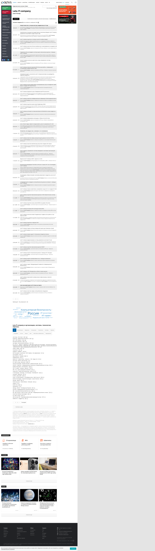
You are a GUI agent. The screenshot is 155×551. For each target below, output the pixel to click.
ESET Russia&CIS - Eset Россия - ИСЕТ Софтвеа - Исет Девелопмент (26, 353)
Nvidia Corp (15, 384)
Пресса (26, 333)
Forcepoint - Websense (17, 374)
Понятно (73, 548)
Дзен (43, 538)
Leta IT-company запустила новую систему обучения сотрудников (34, 291)
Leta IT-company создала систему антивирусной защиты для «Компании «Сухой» (37, 228)
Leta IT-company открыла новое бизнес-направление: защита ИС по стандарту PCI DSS (38, 189)
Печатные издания (21, 538)
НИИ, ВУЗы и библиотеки (38, 333)
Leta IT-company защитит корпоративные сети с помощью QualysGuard (35, 258)
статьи (41, 413)
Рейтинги (4, 53)
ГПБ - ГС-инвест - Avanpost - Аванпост (21, 368)
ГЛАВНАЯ (14, 2)
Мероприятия (48, 333)
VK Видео (44, 533)
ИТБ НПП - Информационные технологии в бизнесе (23, 389)
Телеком (4, 45)
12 (40, 346)
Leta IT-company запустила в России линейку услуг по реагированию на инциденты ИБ (38, 46)
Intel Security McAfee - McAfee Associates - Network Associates (25, 363)
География (16, 333)
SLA (16, 314)
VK (42, 531)
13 (32, 343)
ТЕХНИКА (42, 2)
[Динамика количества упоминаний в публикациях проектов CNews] (56, 22)
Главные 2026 (5, 26)
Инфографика (5, 56)
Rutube (43, 534)
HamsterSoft (15, 386)
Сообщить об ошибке (63, 533)
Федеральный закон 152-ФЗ (41, 317)
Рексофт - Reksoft (16, 380)
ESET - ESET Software (17, 340)
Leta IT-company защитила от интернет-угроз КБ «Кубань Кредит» (34, 39)
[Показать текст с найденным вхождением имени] (38, 22)
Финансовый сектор (20, 312)
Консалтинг (35, 315)
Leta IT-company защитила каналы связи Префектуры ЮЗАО (33, 104)
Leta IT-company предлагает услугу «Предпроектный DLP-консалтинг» (34, 91)
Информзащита (16, 357)
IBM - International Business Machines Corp (22, 391)
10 (23, 348)
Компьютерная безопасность (36, 309)
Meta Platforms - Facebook (18, 356)
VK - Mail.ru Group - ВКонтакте (19, 362)
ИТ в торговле (5, 43)
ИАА (30, 333)
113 (26, 337)
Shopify (14, 383)
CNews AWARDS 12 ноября (5, 12)
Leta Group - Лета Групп (18, 337)
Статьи (21, 333)
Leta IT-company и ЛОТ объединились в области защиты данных (33, 271)
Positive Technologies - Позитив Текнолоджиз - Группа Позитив (26, 378)
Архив (5, 536)
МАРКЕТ (37, 2)
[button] (72, 2)
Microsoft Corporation (17, 341)
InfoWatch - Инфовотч (17, 351)
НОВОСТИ (19, 2)
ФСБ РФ (18, 308)
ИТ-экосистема (46, 313)
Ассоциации (33, 330)
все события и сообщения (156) (30, 22)
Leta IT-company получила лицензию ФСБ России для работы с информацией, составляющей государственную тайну (36, 68)
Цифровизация (5, 29)
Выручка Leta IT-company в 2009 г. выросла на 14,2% (31, 158)
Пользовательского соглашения (7, 549)
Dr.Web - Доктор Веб (17, 375)
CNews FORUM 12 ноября (5, 8)
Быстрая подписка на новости (65, 528)
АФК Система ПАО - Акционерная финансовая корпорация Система (27, 397)
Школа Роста (5, 15)
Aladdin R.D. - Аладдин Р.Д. (18, 398)
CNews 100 (15, 316)
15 (26, 341)
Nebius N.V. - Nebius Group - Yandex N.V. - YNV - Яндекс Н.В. (25, 359)
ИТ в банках (4, 40)
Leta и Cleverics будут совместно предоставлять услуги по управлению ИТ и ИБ (36, 124)
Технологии (40, 330)
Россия (33, 313)
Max (43, 530)
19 (32, 338)
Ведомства (27, 330)
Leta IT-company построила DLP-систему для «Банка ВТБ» (32, 208)
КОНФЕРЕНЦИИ (31, 2)
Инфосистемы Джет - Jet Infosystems (20, 366)
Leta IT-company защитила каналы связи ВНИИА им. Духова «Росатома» (35, 202)
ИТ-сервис (46, 315)
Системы (46, 330)
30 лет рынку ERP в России (5, 23)
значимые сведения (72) (18, 22)
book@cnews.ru (53, 18)
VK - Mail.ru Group (16, 395)
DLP (20, 316)
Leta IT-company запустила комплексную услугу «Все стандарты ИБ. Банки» (36, 143)
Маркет (18, 533)
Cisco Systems (15, 354)
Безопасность (5, 35)
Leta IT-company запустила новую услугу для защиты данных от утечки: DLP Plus (37, 138)
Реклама (32, 531)
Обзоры (5, 534)
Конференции (20, 530)
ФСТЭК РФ (15, 309)
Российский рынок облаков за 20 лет (6, 19)
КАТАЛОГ (67, 2)
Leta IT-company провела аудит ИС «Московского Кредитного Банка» (34, 234)
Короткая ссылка (19, 407)
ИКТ (14, 330)
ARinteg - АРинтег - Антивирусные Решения (22, 387)
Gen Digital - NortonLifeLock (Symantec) (21, 343)
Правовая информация (63, 534)
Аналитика (24, 2)
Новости (5, 530)
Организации (20, 330)
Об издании (32, 530)
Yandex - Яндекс (16, 348)
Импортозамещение (6, 32)
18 (25, 340)
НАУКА (46, 2)
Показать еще (29, 481)
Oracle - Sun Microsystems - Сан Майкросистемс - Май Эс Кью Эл (26, 377)
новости (25, 413)
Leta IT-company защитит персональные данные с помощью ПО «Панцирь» (36, 252)
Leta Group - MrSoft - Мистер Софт (20, 360)
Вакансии (32, 533)
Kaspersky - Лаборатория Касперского (21, 338)
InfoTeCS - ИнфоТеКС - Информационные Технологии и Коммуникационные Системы (31, 365)
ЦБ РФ (14, 315)
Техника (18, 534)
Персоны (52, 330)
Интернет (4, 48)
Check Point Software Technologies (20, 394)
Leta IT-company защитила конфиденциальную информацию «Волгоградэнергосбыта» (38, 98)
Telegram (44, 536)
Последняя (23, 402)
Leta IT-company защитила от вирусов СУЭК (29, 222)
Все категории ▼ (52, 8)
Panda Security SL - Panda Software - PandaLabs (22, 381)
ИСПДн (20, 314)
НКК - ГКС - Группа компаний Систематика (22, 369)
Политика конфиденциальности (65, 531)
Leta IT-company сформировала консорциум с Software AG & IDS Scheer (35, 118)
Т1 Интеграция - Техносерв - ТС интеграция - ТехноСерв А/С (25, 372)
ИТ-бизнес (4, 51)
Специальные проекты (22, 531)
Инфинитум (28, 315)
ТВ (49, 2)
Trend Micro (15, 350)
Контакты (32, 534)
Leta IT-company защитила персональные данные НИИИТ (32, 247)
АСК (51, 317)
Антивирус (28, 316)
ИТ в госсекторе (5, 37)
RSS (59, 529)
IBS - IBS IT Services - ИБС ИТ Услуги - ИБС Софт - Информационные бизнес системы (30, 392)
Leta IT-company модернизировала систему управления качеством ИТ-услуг (36, 240)
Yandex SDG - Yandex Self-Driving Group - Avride (23, 371)
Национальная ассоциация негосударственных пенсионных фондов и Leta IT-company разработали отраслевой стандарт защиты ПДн (38, 33)
